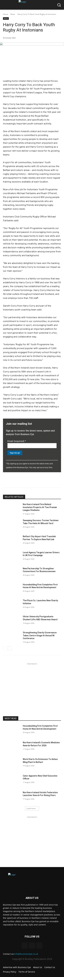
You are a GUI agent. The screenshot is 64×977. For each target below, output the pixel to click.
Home (5, 14)
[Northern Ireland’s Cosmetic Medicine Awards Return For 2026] (11, 747)
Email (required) (16, 441)
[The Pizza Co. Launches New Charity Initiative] (11, 605)
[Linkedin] (15, 480)
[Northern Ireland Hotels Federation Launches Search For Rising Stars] (11, 797)
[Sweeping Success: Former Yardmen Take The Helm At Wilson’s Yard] (11, 525)
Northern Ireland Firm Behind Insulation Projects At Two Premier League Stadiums (40, 507)
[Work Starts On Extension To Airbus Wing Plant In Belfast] (11, 764)
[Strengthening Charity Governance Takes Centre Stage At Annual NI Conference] (11, 637)
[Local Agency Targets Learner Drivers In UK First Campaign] (11, 557)
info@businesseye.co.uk (26, 953)
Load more (31, 808)
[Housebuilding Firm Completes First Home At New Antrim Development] (11, 589)
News (12, 14)
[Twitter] (22, 480)
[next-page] (9, 648)
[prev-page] (5, 648)
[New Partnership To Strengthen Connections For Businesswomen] (11, 573)
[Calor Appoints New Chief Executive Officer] (11, 780)
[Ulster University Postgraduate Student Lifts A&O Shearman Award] (11, 621)
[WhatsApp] (36, 480)
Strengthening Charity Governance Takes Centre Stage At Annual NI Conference (40, 635)
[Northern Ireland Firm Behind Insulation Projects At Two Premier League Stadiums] (11, 509)
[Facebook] (29, 480)
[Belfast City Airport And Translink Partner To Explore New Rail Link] (11, 541)
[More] (43, 480)
